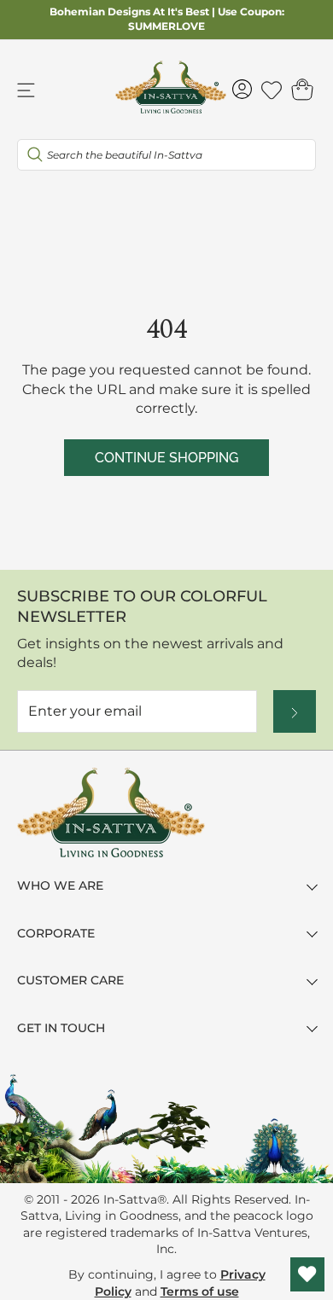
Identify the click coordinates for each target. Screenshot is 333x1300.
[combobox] (166, 154)
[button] (302, 89)
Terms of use (200, 1291)
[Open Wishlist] (307, 1274)
